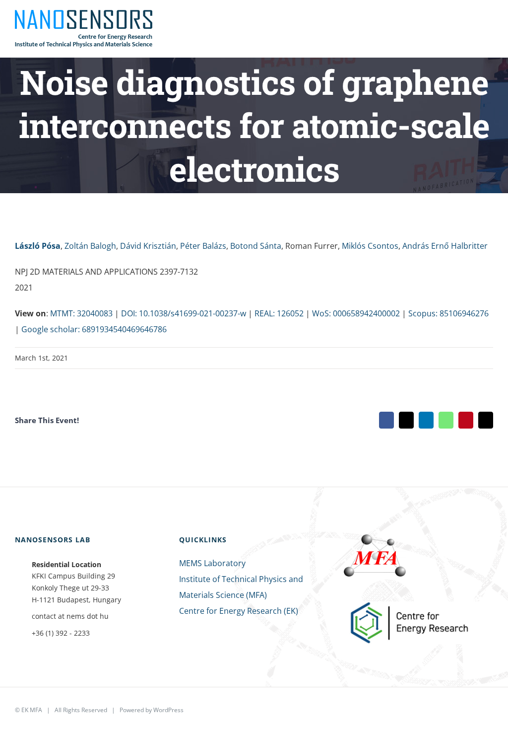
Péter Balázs (203, 245)
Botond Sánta (255, 245)
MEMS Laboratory (212, 563)
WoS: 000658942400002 (356, 313)
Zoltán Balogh (90, 245)
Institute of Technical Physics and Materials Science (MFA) (241, 587)
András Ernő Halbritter (445, 245)
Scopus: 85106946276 (448, 313)
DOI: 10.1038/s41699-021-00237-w (183, 313)
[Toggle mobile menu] (489, 24)
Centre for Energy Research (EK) (238, 610)
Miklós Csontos (370, 245)
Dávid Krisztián (148, 245)
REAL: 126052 (279, 313)
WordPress (168, 710)
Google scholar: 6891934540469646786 (94, 329)
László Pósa (38, 245)
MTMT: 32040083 (81, 313)
